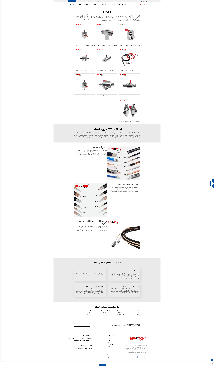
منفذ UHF (88, 314)
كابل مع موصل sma (120, 314)
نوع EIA (111, 350)
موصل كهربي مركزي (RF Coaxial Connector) (116, 310)
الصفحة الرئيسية (122, 4)
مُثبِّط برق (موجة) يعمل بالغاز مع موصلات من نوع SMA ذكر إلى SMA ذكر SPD (81, 95)
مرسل (111, 348)
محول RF (111, 340)
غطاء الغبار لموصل (109, 357)
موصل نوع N (138, 312)
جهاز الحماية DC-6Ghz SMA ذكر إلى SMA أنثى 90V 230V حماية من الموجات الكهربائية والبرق (101, 95)
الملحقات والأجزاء (109, 355)
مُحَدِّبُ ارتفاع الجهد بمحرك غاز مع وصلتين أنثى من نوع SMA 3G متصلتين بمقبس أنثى (124, 45)
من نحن (113, 4)
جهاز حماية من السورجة (107, 346)
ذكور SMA (88, 312)
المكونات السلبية (109, 352)
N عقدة (89, 310)
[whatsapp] (141, 1)
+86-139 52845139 (72, 1)
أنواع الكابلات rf (104, 312)
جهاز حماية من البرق (103, 310)
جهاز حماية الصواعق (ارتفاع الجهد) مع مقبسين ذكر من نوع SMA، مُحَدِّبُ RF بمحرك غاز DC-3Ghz (77, 45)
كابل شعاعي (110, 344)
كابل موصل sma (137, 314)
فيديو (87, 4)
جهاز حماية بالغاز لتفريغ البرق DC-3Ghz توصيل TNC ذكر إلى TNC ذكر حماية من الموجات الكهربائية (122, 95)
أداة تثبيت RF (110, 359)
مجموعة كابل (110, 342)
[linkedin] (145, 1)
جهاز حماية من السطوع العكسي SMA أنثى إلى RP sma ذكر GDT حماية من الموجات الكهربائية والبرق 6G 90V (75, 70)
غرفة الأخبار (95, 4)
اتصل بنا (79, 4)
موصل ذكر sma (121, 312)
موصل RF (138, 310)
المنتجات (105, 4)
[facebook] (146, 1)
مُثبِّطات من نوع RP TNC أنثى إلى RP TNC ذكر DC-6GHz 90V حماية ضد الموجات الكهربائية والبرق (123, 121)
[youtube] (143, 1)
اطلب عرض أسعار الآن (82, 324)
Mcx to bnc (105, 314)
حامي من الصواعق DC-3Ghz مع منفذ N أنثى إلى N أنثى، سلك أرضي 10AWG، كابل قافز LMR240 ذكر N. (122, 70)
